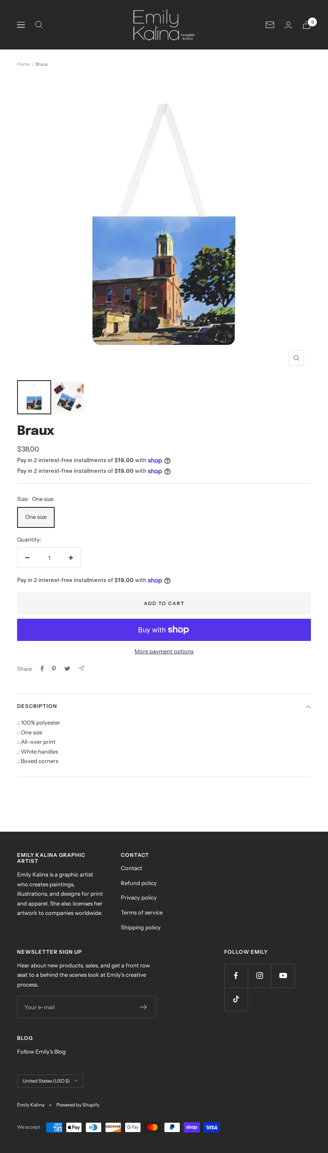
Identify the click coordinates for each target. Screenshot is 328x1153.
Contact (131, 868)
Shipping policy (141, 927)
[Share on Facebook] (42, 669)
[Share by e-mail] (81, 668)
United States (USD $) (46, 1081)
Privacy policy (139, 897)
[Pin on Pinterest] (54, 669)
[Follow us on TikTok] (236, 999)
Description (37, 706)
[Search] (39, 25)
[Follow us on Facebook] (236, 975)
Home (23, 64)
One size (36, 516)
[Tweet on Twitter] (67, 669)
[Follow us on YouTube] (283, 975)
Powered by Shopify (78, 1105)
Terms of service (142, 912)
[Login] (288, 25)
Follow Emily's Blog (41, 1051)
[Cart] (306, 25)
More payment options (164, 651)
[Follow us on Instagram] (259, 975)
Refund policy (139, 882)
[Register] (143, 1007)
